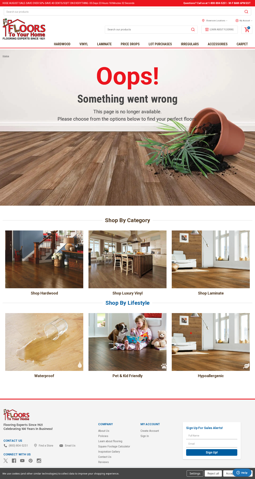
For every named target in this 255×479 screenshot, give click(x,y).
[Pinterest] (30, 461)
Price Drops (130, 44)
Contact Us (104, 457)
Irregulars (190, 44)
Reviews (103, 462)
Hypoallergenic (211, 376)
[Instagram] (39, 461)
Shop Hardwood (44, 293)
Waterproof (44, 376)
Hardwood (62, 44)
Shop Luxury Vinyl (127, 293)
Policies (103, 436)
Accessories (218, 44)
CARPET (242, 44)
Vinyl (83, 44)
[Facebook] (14, 461)
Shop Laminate (211, 293)
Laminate (104, 44)
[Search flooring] (193, 30)
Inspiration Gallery (109, 451)
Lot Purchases (160, 44)
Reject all (213, 473)
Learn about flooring (110, 441)
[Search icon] (246, 12)
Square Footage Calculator (114, 446)
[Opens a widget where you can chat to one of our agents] (242, 473)
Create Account (150, 430)
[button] (243, 20)
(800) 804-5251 (18, 445)
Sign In (145, 436)
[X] (5, 461)
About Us (103, 430)
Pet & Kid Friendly (128, 376)
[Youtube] (22, 461)
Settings (195, 473)
